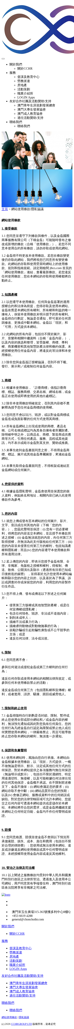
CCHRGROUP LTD (21, 1023)
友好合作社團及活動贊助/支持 (22, 975)
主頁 (5, 209)
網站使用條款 (9, 1017)
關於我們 (8, 926)
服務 (5, 941)
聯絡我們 (8, 1002)
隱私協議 (24, 1017)
